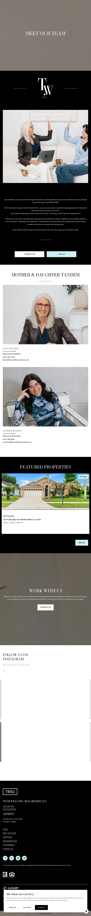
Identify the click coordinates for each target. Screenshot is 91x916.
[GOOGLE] (24, 858)
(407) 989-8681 (8, 439)
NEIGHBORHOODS (10, 841)
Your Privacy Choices (45, 913)
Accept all (41, 907)
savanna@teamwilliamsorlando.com (17, 442)
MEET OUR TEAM (9, 833)
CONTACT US (8, 849)
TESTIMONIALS (9, 845)
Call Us (61, 254)
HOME (5, 829)
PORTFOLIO (7, 837)
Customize (27, 907)
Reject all (12, 907)
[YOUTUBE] (18, 858)
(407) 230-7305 (9, 357)
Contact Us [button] (29, 254)
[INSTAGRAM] (11, 858)
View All (81, 543)
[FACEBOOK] (5, 858)
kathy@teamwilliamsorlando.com (16, 360)
